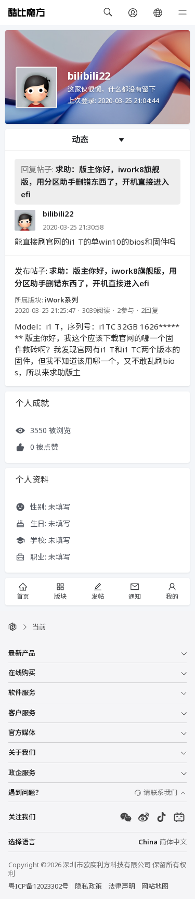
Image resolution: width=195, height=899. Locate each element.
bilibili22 (58, 214)
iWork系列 (61, 300)
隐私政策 (88, 886)
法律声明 (121, 886)
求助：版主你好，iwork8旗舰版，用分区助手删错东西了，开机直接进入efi (95, 181)
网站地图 (154, 886)
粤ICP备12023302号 (38, 886)
